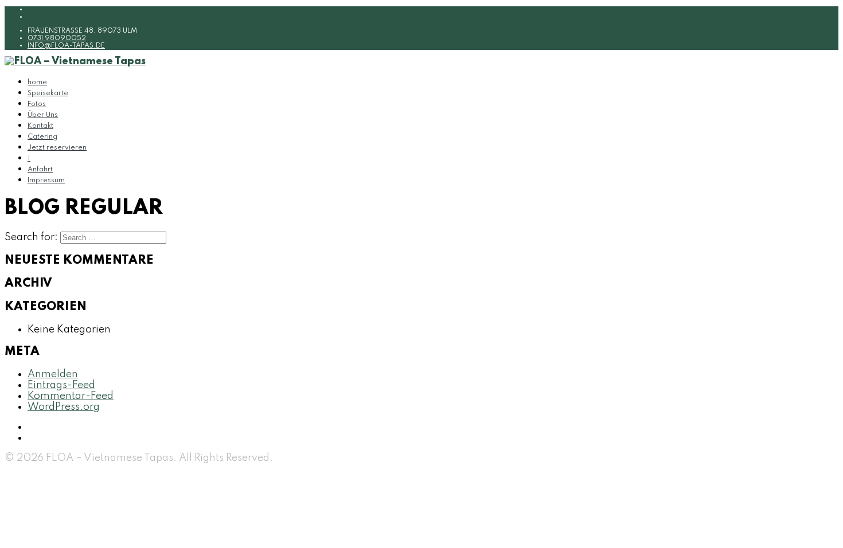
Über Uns (43, 115)
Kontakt (40, 126)
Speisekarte (48, 93)
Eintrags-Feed (61, 385)
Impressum (46, 180)
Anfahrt (40, 169)
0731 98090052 (57, 38)
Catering (42, 137)
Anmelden (53, 374)
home (37, 82)
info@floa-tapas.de (66, 45)
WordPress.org (64, 407)
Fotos (37, 104)
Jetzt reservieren (57, 147)
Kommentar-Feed (71, 396)
